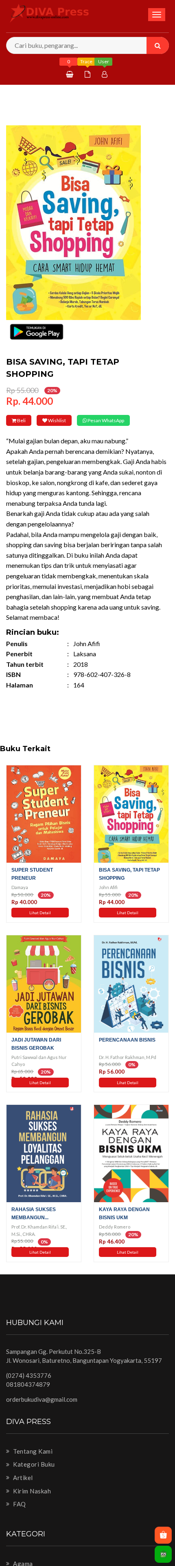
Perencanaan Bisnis (127, 1051)
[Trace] (88, 74)
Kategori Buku (33, 1475)
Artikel (22, 1489)
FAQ (19, 1515)
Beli (27, 420)
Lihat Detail (40, 924)
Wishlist (76, 420)
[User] (105, 74)
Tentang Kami (32, 1462)
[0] (70, 74)
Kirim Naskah (31, 1502)
